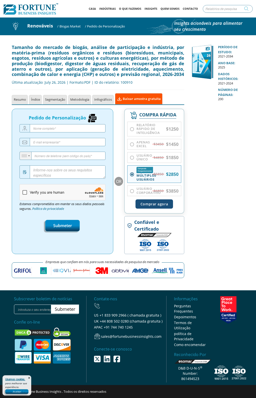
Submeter (62, 225)
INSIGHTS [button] (150, 8)
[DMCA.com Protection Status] (33, 332)
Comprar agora (154, 204)
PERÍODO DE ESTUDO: (228, 49)
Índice (35, 99)
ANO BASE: (226, 63)
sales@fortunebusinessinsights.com (131, 336)
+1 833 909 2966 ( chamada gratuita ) (130, 315)
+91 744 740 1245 (118, 327)
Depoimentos (185, 317)
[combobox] (26, 156)
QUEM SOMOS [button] (170, 8)
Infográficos (103, 99)
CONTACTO (190, 8)
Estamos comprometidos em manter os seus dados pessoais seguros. (62, 206)
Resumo (20, 99)
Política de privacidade (48, 209)
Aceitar (17, 391)
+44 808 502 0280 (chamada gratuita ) (131, 321)
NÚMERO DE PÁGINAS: (228, 92)
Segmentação (55, 99)
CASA (93, 8)
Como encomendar (190, 344)
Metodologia (79, 99)
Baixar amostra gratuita (141, 98)
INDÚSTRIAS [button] (107, 8)
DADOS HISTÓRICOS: (228, 76)
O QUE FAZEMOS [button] (130, 8)
